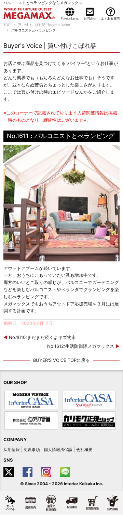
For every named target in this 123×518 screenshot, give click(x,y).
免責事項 (32, 449)
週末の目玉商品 (51, 503)
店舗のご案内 (30, 503)
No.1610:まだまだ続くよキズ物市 (39, 337)
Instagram (47, 472)
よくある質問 (110, 18)
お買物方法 (92, 503)
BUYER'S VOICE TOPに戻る (61, 360)
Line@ (66, 472)
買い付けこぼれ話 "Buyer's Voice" (44, 25)
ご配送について (72, 503)
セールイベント (10, 503)
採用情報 (11, 449)
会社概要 (84, 449)
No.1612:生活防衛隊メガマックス (83, 346)
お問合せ (90, 18)
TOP (6, 25)
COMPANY (15, 439)
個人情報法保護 (58, 449)
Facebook (28, 472)
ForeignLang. (70, 18)
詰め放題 (112, 503)
